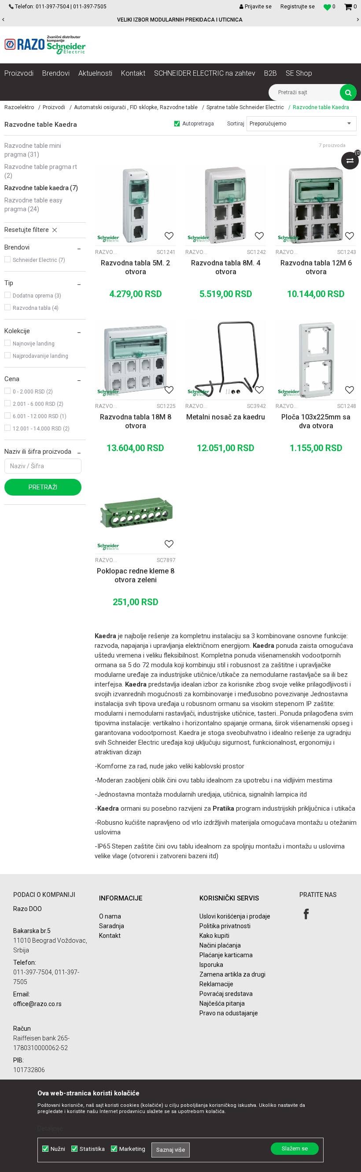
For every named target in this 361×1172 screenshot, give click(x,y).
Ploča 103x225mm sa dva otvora (315, 421)
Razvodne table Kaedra (41, 187)
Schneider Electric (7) (39, 260)
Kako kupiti (214, 935)
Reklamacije (216, 984)
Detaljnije (50, 1128)
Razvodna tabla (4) (36, 308)
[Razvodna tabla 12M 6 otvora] (316, 205)
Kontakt (110, 935)
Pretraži (43, 487)
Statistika (92, 1149)
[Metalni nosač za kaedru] (225, 359)
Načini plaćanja (220, 945)
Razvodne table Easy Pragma (33, 205)
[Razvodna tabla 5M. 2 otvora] (135, 205)
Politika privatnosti (224, 926)
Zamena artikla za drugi (232, 974)
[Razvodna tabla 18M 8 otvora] (135, 359)
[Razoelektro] (45, 45)
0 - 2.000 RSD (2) (33, 392)
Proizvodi (54, 107)
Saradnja (111, 926)
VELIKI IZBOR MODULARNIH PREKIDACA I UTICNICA (180, 20)
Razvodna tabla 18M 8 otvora (135, 421)
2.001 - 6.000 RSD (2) (38, 404)
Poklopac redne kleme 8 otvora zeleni (135, 575)
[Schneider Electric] (108, 238)
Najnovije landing (34, 344)
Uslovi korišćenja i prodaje (234, 916)
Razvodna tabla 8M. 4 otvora (225, 267)
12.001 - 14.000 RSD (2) (41, 429)
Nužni (58, 1149)
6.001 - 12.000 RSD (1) (39, 416)
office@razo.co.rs (37, 1003)
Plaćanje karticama (226, 955)
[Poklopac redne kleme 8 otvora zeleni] (135, 513)
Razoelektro (19, 107)
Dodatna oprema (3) (37, 296)
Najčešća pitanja (222, 1003)
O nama (110, 916)
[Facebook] (306, 914)
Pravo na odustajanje (228, 1013)
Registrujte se (297, 7)
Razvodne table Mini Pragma (32, 150)
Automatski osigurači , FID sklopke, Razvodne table (136, 107)
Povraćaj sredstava (226, 993)
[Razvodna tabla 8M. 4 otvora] (225, 205)
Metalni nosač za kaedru (225, 417)
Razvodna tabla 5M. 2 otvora (135, 267)
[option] (180, 19)
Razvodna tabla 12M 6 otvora (316, 267)
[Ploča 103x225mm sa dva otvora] (316, 359)
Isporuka (211, 964)
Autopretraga (198, 124)
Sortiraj (235, 124)
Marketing (132, 1149)
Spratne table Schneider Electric (245, 107)
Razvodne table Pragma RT (40, 171)
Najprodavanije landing (40, 356)
